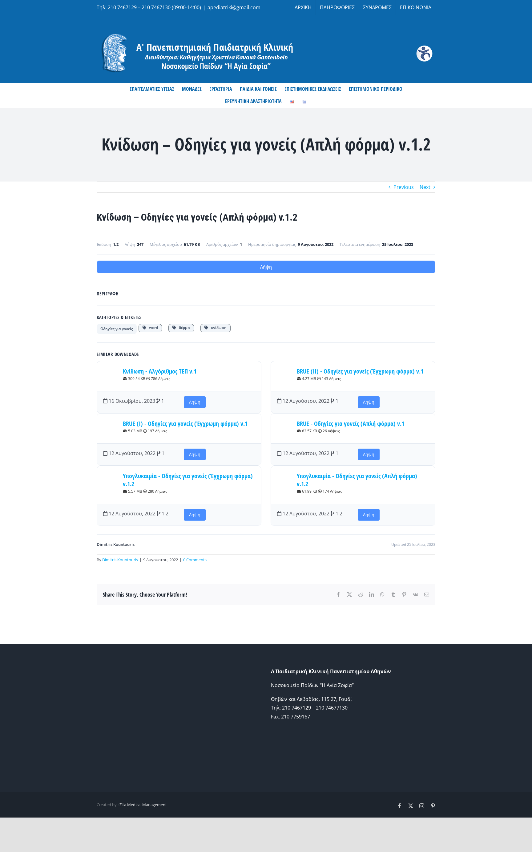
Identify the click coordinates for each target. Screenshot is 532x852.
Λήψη (266, 267)
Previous (403, 187)
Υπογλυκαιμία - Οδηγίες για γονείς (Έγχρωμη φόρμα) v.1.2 (188, 480)
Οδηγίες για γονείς (116, 328)
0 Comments (195, 559)
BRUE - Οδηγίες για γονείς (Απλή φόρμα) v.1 (350, 423)
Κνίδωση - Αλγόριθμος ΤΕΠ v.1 (159, 371)
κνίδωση (217, 327)
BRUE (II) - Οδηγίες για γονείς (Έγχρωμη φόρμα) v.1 (360, 371)
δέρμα (183, 327)
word (152, 327)
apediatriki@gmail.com (234, 7)
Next (425, 187)
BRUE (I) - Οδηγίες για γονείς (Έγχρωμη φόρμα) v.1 (185, 423)
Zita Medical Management (143, 804)
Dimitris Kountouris (120, 559)
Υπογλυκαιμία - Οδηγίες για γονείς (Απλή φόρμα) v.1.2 (357, 480)
